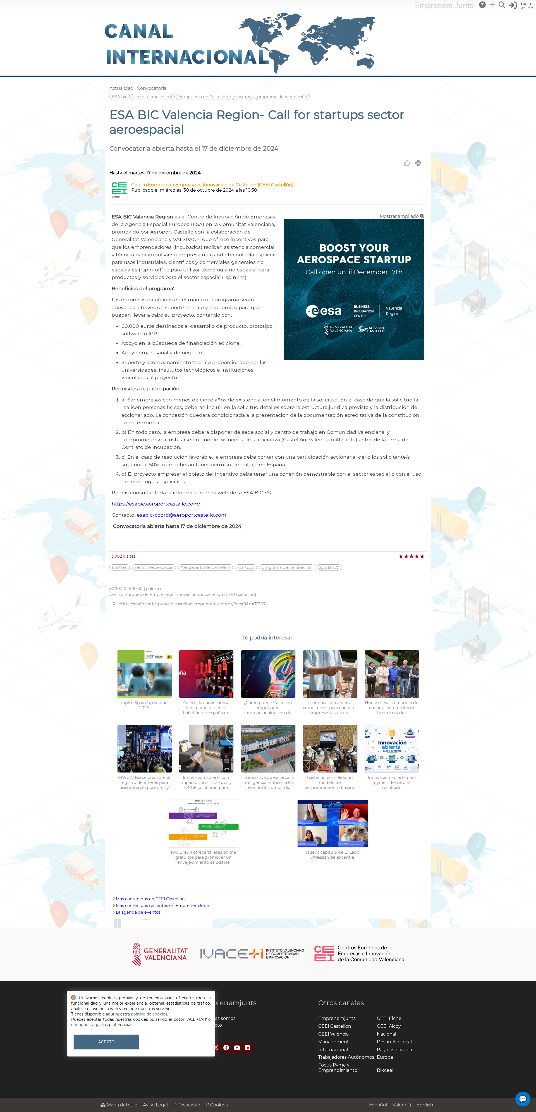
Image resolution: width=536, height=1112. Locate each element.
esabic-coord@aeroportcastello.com (181, 515)
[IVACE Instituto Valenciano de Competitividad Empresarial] (218, 954)
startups (242, 96)
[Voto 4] (417, 556)
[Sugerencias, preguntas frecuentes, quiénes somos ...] (483, 4)
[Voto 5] (422, 556)
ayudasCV (329, 567)
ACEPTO (106, 1042)
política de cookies (149, 1014)
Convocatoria (151, 88)
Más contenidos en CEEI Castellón (150, 898)
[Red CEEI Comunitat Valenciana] (360, 960)
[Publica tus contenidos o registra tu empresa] (492, 4)
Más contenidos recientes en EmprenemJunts (163, 905)
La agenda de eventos (138, 912)
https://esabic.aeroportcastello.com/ (156, 504)
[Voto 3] (412, 556)
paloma (153, 588)
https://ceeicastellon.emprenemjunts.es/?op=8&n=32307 (208, 603)
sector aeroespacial (152, 96)
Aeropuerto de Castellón (203, 96)
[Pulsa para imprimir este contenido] (418, 163)
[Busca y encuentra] (502, 4)
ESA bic (119, 96)
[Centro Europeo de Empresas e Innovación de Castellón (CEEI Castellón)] (119, 197)
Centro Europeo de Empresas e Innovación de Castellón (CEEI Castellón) (212, 184)
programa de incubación (282, 96)
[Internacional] (240, 73)
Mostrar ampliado (400, 216)
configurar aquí (85, 1024)
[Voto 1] (401, 556)
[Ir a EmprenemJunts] (444, 8)
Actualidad (121, 88)
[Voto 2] (406, 556)
